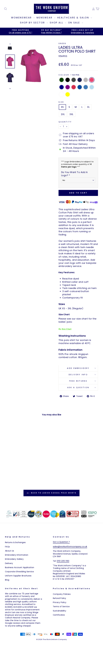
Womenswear (22, 17)
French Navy (79, 79)
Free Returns (78, 381)
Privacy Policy (59, 602)
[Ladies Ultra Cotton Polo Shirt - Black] (10, 469)
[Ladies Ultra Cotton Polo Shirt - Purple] (10, 472)
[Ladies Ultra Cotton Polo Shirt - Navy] (7, 472)
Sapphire (85, 87)
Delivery (9, 563)
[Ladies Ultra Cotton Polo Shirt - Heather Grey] (20, 469)
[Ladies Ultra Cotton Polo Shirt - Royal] (17, 472)
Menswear (45, 17)
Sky (91, 87)
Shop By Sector (33, 22)
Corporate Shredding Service (19, 571)
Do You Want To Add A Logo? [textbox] (74, 174)
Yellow (67, 94)
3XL (71, 114)
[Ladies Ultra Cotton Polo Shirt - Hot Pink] (24, 469)
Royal (79, 87)
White (61, 94)
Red (73, 87)
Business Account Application (19, 567)
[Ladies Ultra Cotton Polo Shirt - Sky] (24, 472)
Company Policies (62, 594)
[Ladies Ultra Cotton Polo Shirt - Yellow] (17, 475)
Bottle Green (61, 79)
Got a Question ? (61, 542)
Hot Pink (91, 79)
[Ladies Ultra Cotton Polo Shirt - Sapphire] (20, 472)
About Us (9, 550)
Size (61, 102)
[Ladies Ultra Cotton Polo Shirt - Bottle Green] (7, 469)
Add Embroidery (78, 368)
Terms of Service (61, 606)
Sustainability (59, 610)
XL (88, 107)
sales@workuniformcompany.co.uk (70, 546)
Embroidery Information (16, 555)
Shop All (57, 22)
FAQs (7, 546)
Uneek (62, 43)
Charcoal (73, 79)
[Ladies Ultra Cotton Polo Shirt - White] (14, 475)
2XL (63, 114)
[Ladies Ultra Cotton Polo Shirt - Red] (14, 472)
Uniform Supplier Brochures (18, 575)
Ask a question (78, 387)
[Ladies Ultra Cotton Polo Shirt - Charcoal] (14, 469)
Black (67, 79)
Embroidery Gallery (14, 559)
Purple (67, 87)
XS (62, 107)
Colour (69, 75)
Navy (61, 87)
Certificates (59, 615)
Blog (7, 580)
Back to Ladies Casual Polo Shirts (53, 493)
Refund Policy (59, 598)
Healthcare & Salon (73, 17)
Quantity (65, 122)
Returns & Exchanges (15, 542)
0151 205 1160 (63, 561)
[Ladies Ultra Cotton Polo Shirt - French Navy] (17, 469)
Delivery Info (78, 374)
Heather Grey (85, 79)
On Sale (74, 22)
